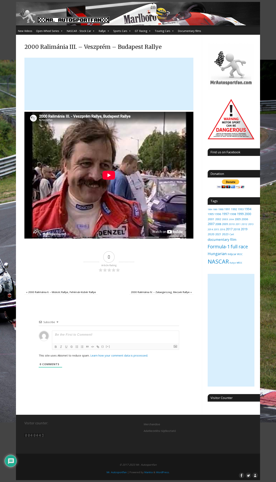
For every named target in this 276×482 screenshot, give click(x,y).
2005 (238, 219)
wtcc (239, 262)
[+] (108, 346)
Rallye (102, 31)
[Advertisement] (108, 84)
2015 (216, 229)
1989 (215, 209)
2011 (238, 224)
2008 (218, 224)
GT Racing (141, 31)
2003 (225, 219)
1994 (247, 209)
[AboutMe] (254, 475)
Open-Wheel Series (47, 31)
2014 (210, 229)
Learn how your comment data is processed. (119, 355)
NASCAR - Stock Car (79, 31)
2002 (218, 219)
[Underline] (66, 347)
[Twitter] (248, 475)
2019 (244, 229)
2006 (244, 219)
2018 (236, 229)
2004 (231, 219)
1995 (211, 214)
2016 (222, 229)
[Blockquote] (87, 347)
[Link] (97, 347)
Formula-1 (219, 246)
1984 (210, 209)
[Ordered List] (76, 347)
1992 (234, 209)
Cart (231, 234)
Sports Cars (120, 31)
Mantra (148, 472)
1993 (241, 209)
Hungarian (217, 253)
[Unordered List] (82, 347)
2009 (225, 224)
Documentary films (189, 31)
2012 (244, 224)
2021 (218, 234)
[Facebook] (241, 475)
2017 (229, 229)
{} (102, 346)
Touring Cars (162, 31)
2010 (232, 224)
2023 (225, 234)
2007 (211, 224)
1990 (220, 209)
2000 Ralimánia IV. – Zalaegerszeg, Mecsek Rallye (161, 292)
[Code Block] (92, 347)
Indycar (232, 254)
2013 (250, 224)
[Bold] (55, 347)
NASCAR (218, 261)
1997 (225, 214)
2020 (211, 234)
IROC (240, 254)
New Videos (25, 31)
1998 (232, 214)
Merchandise (152, 424)
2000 (247, 214)
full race (239, 246)
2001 (211, 219)
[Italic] (61, 347)
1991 (227, 209)
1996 (217, 214)
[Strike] (71, 347)
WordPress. (163, 472)
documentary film (222, 239)
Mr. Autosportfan (117, 472)
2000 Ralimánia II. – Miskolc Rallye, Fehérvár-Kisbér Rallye (61, 292)
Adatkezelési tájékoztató (160, 431)
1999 (240, 214)
